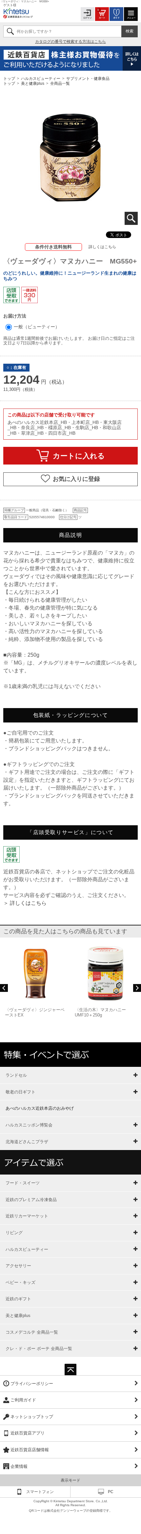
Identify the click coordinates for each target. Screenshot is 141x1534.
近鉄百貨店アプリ (27, 1433)
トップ (9, 78)
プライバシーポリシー (31, 1383)
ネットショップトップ (31, 1416)
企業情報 (19, 1466)
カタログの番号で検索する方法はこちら (70, 41)
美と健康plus (32, 83)
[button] (4, 988)
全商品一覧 (60, 83)
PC (110, 1491)
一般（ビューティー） (36, 326)
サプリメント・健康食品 (88, 78)
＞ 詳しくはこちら (25, 903)
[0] (102, 13)
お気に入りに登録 (76, 479)
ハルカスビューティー (40, 78)
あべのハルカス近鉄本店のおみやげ (40, 1108)
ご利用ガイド (23, 1399)
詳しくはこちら (102, 247)
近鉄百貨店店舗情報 (29, 1449)
